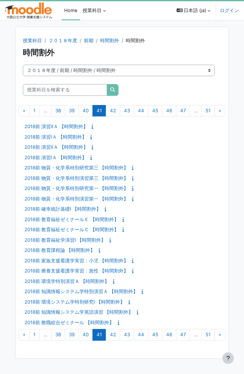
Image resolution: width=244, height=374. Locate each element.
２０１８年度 (63, 40)
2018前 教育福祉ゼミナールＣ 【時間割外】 (71, 229)
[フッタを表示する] (228, 358)
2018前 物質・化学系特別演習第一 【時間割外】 (76, 199)
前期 (88, 40)
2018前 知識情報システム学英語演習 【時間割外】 (78, 312)
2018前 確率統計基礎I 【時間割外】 (62, 209)
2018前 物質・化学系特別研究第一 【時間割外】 (76, 188)
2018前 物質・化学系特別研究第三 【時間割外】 (76, 168)
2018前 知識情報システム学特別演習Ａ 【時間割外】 (81, 291)
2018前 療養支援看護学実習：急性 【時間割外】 (76, 271)
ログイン (229, 10)
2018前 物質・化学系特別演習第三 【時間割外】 (76, 178)
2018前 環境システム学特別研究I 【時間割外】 (74, 302)
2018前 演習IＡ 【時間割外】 (55, 137)
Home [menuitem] (71, 10)
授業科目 (32, 40)
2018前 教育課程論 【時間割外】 (59, 250)
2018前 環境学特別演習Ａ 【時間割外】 (66, 281)
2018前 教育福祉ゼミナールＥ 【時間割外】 (71, 219)
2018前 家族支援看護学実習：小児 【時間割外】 (76, 261)
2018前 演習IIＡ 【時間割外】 (56, 126)
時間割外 (109, 40)
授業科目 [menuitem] (92, 10)
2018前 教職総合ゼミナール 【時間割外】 (69, 322)
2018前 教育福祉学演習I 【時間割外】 (65, 240)
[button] (194, 10)
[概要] (94, 126)
